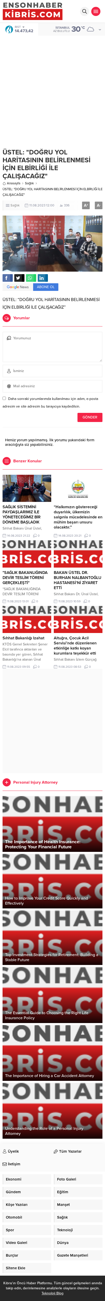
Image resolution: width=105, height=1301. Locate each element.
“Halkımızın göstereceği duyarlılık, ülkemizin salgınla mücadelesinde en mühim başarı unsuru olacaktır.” (78, 517)
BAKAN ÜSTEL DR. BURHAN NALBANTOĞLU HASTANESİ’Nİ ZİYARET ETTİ (77, 580)
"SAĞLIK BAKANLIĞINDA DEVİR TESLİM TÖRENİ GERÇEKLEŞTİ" (25, 577)
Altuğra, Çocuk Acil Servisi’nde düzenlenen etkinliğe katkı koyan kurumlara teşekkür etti (75, 646)
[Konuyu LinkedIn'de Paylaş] (43, 278)
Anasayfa (13, 183)
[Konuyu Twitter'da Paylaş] (19, 278)
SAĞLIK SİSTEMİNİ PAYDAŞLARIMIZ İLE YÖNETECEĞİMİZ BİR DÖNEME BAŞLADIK (22, 514)
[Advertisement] (52, 88)
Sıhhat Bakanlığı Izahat (23, 638)
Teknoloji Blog (52, 1293)
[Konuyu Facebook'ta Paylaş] (8, 278)
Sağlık (29, 183)
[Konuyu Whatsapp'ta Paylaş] (31, 278)
